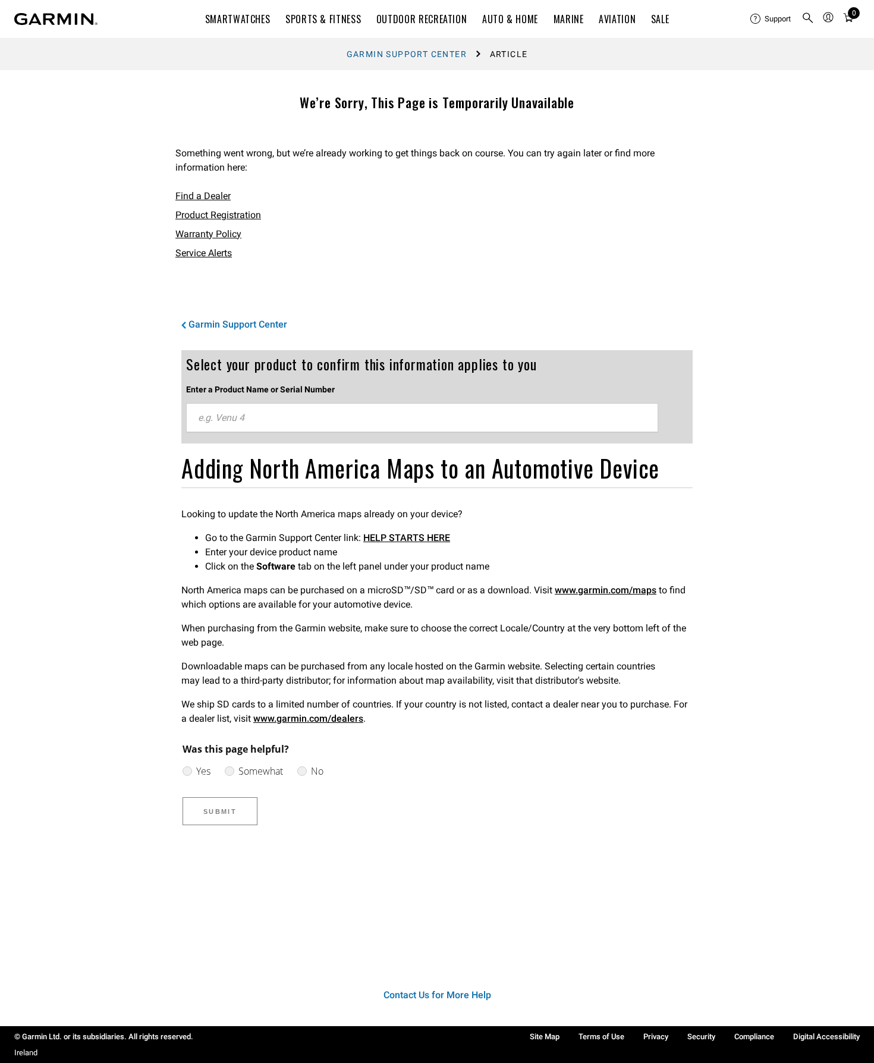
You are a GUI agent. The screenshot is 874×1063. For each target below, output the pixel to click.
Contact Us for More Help (437, 995)
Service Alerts (203, 253)
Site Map (544, 1036)
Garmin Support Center (407, 54)
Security (701, 1036)
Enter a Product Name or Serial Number (260, 389)
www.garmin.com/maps (605, 590)
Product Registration (218, 215)
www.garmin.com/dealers (308, 718)
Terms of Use (601, 1036)
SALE (660, 19)
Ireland (25, 1052)
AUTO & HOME (510, 19)
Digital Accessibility (826, 1036)
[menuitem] (771, 19)
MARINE (569, 19)
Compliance (754, 1036)
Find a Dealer (203, 196)
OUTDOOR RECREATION (421, 19)
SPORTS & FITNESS (323, 19)
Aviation (617, 19)
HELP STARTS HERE (406, 537)
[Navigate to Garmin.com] (56, 19)
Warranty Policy (208, 234)
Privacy (655, 1036)
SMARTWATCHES (238, 19)
